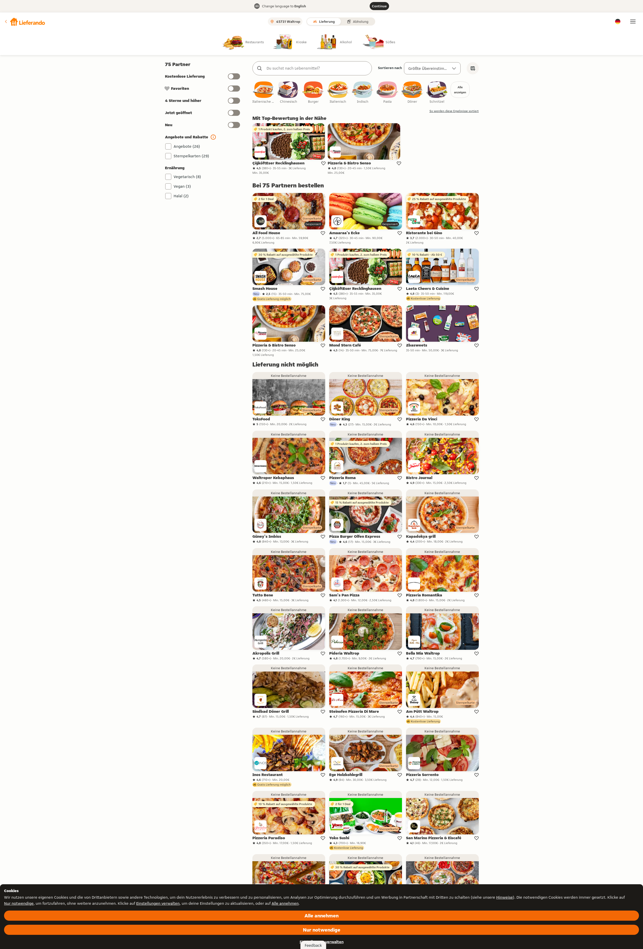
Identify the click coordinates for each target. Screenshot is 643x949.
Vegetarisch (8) (187, 176)
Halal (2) (181, 196)
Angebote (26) (187, 146)
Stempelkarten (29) (191, 156)
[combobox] (317, 68)
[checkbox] (263, 92)
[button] (24, 21)
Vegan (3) (182, 186)
